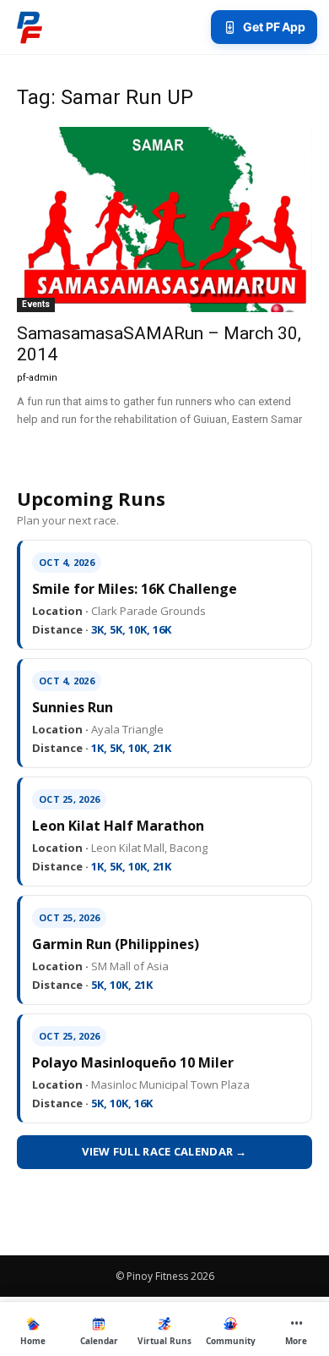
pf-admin (37, 377)
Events (36, 304)
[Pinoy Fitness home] (29, 27)
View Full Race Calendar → (164, 1151)
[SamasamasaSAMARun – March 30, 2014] (164, 219)
